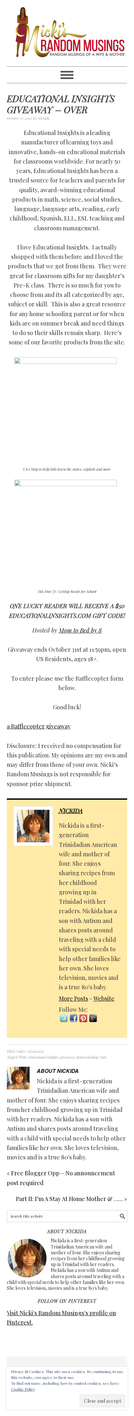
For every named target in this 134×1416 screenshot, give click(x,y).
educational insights (43, 1057)
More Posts (73, 998)
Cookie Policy (23, 1389)
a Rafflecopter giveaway (39, 726)
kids (103, 1057)
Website (103, 998)
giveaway (67, 1057)
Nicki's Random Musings (67, 33)
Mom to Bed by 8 (80, 630)
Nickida (71, 811)
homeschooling (87, 1057)
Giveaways (35, 1051)
